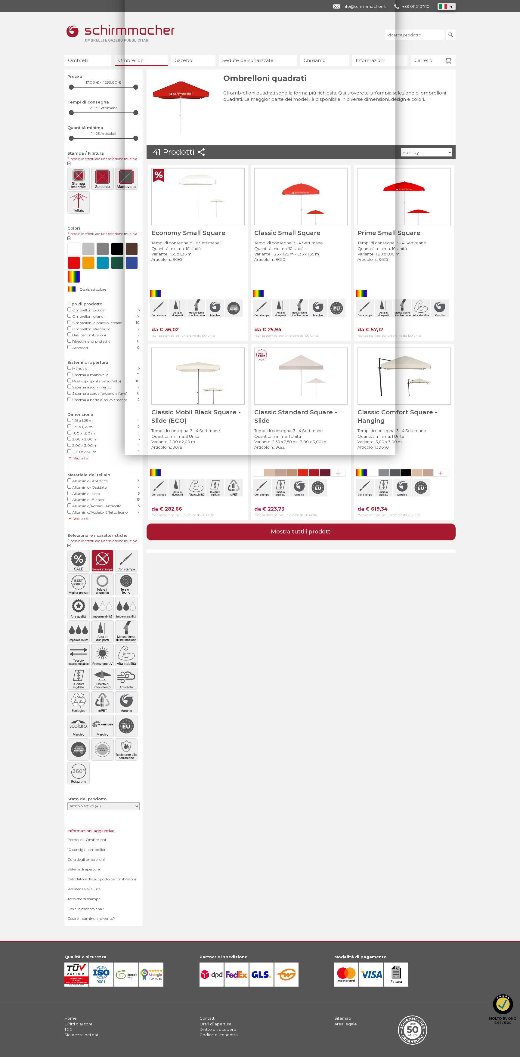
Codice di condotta (219, 1034)
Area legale (345, 1023)
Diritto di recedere (218, 1029)
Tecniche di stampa (84, 899)
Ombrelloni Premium (105, 328)
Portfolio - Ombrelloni (86, 839)
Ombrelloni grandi (105, 316)
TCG (68, 1029)
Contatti (207, 1018)
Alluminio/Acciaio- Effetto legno (105, 512)
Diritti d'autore (78, 1023)
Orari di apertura (215, 1023)
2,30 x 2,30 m (105, 451)
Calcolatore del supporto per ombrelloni (101, 879)
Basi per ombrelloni (105, 334)
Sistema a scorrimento (105, 387)
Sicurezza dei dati (81, 1034)
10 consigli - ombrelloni (87, 849)
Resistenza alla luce (84, 889)
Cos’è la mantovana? (85, 909)
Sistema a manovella (105, 374)
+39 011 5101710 (415, 6)
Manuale (105, 368)
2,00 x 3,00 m (105, 445)
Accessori (105, 347)
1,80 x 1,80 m (105, 433)
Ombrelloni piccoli (105, 310)
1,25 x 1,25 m (105, 420)
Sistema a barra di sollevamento (105, 399)
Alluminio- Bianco (105, 499)
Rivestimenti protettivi (105, 341)
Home (70, 1018)
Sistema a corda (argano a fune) (105, 393)
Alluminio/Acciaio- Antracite (105, 505)
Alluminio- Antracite (105, 480)
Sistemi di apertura (83, 869)
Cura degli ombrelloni (86, 859)
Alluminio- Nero (105, 493)
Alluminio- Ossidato (105, 487)
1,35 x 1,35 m (105, 426)
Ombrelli (78, 60)
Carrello (423, 60)
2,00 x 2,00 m (105, 439)
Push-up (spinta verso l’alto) (105, 381)
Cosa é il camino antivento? (91, 918)
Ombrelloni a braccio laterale (105, 322)
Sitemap (342, 1018)
